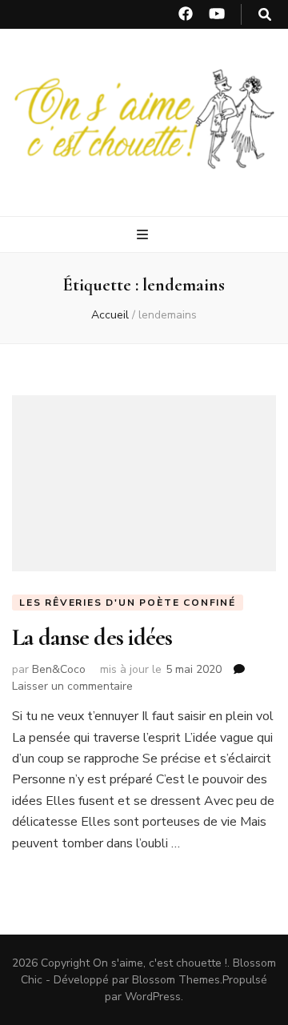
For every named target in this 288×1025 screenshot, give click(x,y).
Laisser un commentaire (72, 686)
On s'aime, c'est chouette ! (160, 963)
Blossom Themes (176, 979)
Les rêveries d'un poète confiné (127, 602)
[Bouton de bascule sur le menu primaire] (144, 235)
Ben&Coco (59, 669)
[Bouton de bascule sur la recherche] (264, 15)
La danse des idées (92, 637)
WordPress (153, 996)
